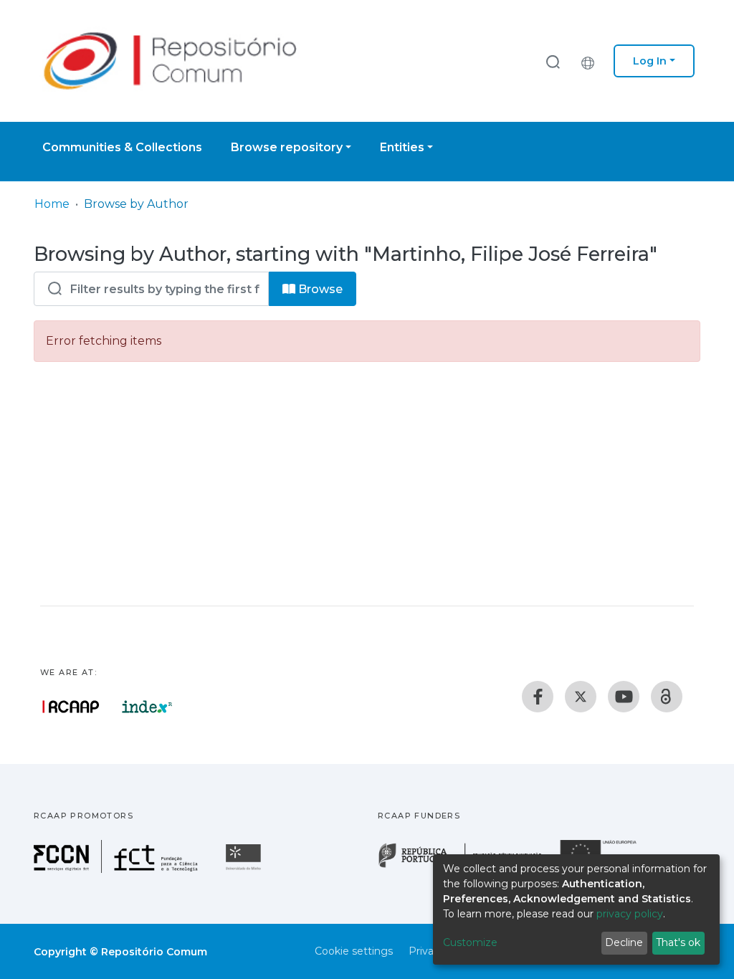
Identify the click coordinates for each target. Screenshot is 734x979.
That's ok (678, 942)
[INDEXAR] (147, 706)
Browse (319, 289)
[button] (591, 61)
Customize (470, 942)
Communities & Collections (122, 147)
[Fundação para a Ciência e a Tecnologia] (117, 869)
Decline (624, 942)
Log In (650, 60)
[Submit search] (552, 61)
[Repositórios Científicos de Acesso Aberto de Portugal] (71, 706)
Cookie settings (354, 951)
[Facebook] (537, 696)
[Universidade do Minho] (245, 869)
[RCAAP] (666, 696)
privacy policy (629, 913)
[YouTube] (623, 696)
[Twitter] (580, 696)
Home (52, 204)
